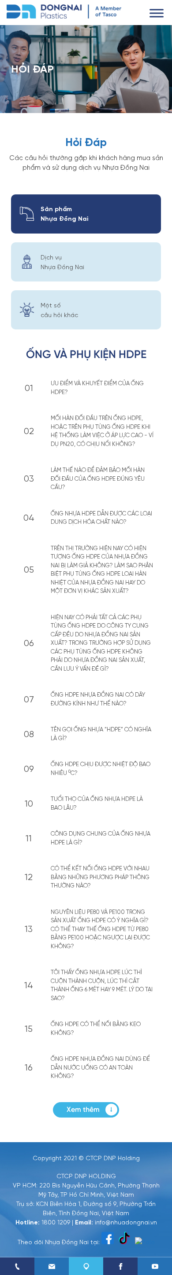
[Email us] (51, 1266)
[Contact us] (86, 1266)
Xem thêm (83, 1110)
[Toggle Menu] (157, 13)
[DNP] (64, 10)
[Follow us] (120, 1266)
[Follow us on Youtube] (155, 1266)
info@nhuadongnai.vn (126, 1222)
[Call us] (17, 1266)
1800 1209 (55, 1222)
